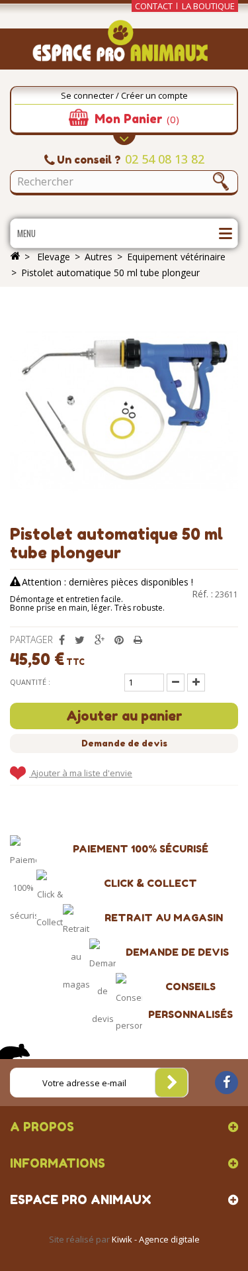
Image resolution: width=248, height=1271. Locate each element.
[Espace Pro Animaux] (124, 45)
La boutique (208, 6)
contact (154, 6)
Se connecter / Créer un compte (124, 95)
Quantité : (30, 682)
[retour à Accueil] (15, 256)
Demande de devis (124, 743)
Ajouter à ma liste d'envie (80, 773)
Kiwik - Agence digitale (156, 1239)
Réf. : (202, 594)
